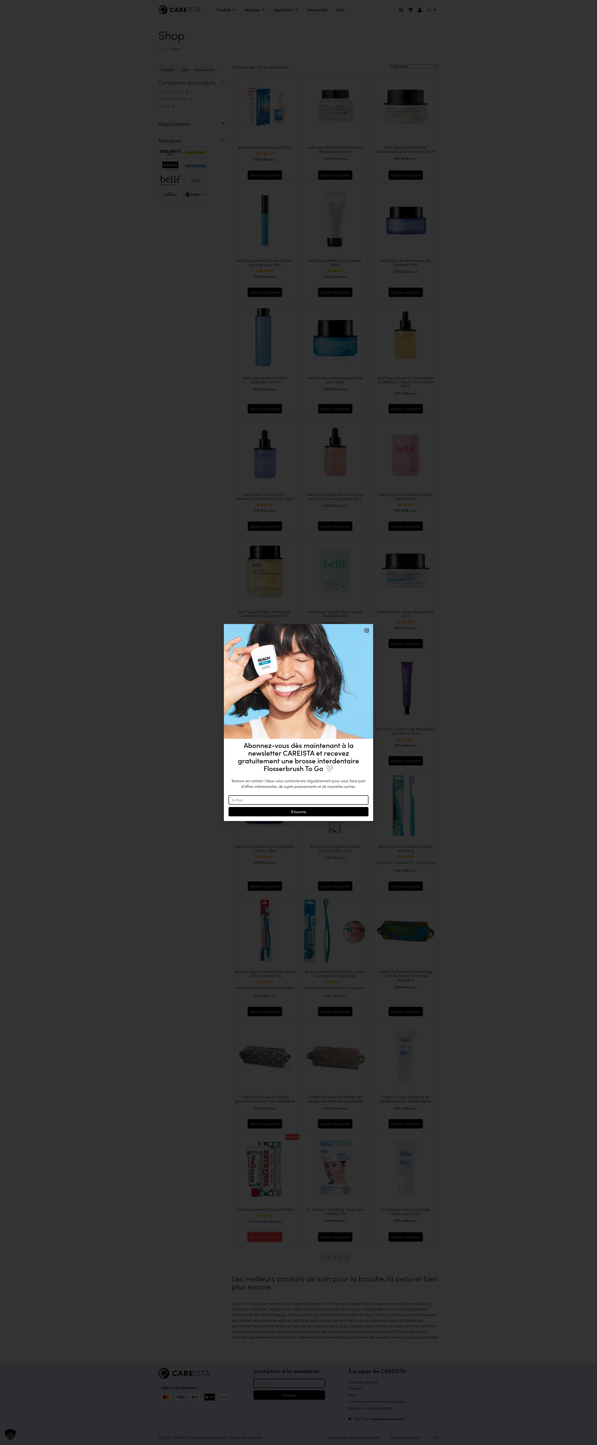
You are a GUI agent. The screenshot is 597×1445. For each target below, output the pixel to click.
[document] (298, 722)
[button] (10, 1434)
